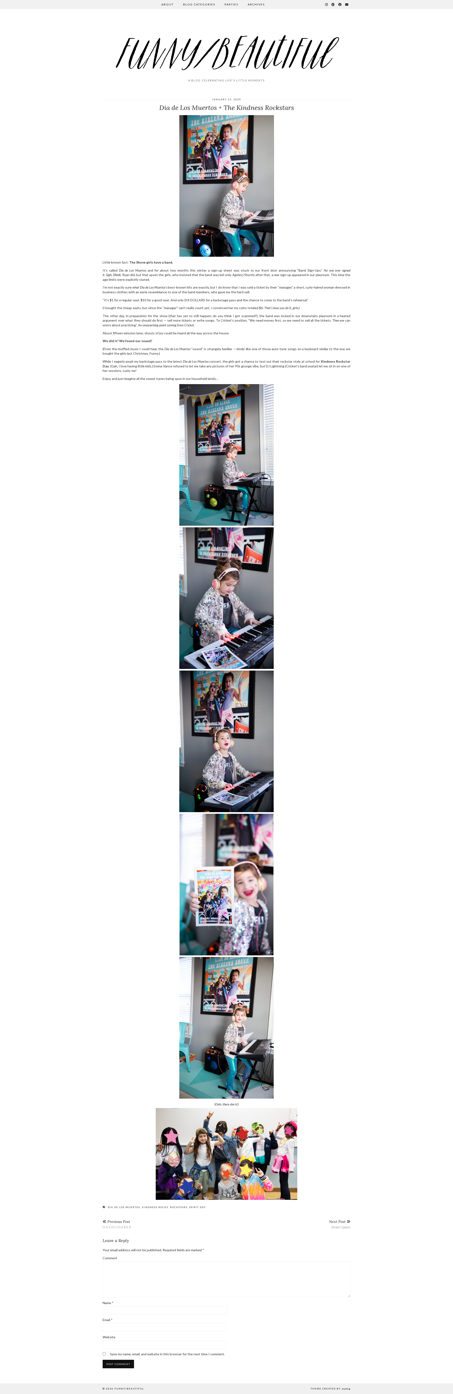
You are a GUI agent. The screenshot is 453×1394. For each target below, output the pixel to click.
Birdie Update (339, 1224)
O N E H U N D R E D (117, 1224)
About (167, 4)
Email (108, 1320)
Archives (256, 4)
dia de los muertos (124, 1207)
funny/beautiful (129, 1388)
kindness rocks (155, 1207)
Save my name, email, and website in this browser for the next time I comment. (167, 1354)
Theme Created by (330, 1388)
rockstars (178, 1207)
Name (108, 1303)
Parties (231, 4)
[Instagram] (326, 4)
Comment (110, 1258)
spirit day (197, 1207)
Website (109, 1337)
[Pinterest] (333, 4)
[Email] (347, 4)
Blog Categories (199, 4)
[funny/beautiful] (226, 45)
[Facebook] (340, 4)
